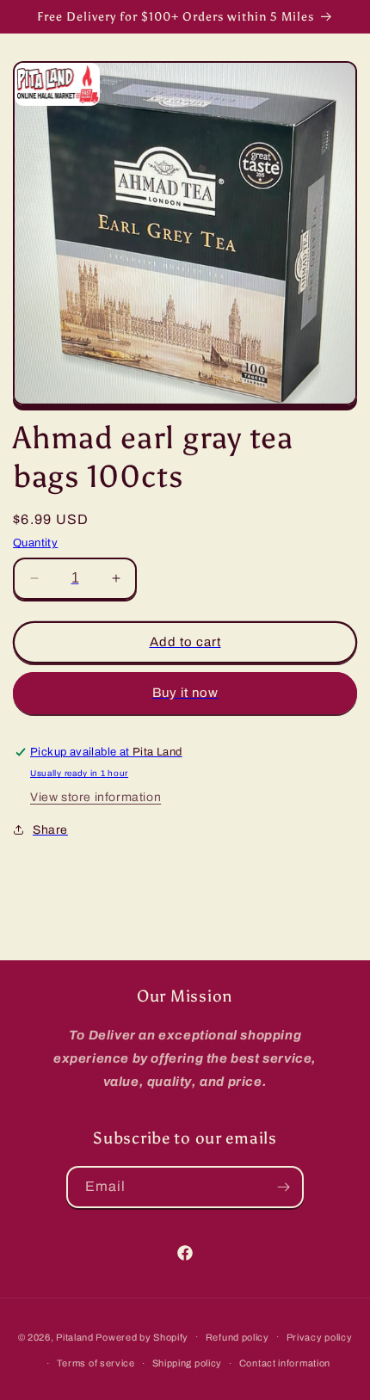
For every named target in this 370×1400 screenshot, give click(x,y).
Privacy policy (320, 1337)
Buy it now (185, 693)
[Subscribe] (283, 1187)
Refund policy (237, 1337)
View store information (95, 797)
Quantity (35, 543)
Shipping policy (187, 1363)
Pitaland (75, 1336)
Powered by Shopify (142, 1336)
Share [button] (50, 829)
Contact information (284, 1363)
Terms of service (96, 1363)
